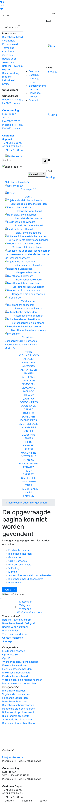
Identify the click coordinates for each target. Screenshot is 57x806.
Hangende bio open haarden (18, 708)
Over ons (7, 55)
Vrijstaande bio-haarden (16, 694)
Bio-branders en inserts (15, 715)
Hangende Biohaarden (15, 697)
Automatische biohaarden (17, 719)
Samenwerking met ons (37, 87)
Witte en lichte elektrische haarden (22, 679)
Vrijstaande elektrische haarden (20, 661)
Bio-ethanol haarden (16, 257)
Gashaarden (11, 340)
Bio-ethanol (15, 582)
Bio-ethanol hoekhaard (15, 701)
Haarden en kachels (16, 344)
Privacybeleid (10, 44)
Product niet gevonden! (33, 502)
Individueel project (35, 94)
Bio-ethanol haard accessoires (25, 578)
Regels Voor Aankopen (15, 626)
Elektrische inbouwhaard (16, 672)
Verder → (9, 589)
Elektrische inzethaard (15, 676)
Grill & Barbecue (27, 340)
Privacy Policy (10, 630)
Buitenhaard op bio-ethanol (18, 712)
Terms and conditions (14, 634)
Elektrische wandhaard (15, 665)
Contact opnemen (12, 637)
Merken (9, 348)
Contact (33, 100)
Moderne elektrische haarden (19, 683)
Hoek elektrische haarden (17, 668)
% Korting (32, 344)
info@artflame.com (13, 757)
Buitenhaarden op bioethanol (18, 723)
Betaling (50, 177)
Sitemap (7, 641)
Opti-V (6, 658)
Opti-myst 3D (10, 654)
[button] (21, 167)
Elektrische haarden (16, 182)
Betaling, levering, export (34, 78)
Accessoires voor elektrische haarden (30, 575)
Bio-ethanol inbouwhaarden (18, 705)
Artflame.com (12, 502)
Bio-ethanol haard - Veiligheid (19, 623)
